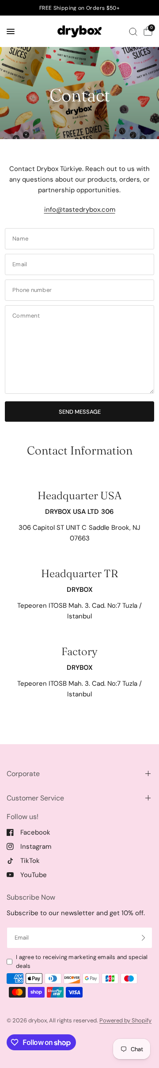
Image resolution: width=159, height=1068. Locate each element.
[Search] (133, 31)
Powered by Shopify (125, 1020)
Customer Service (35, 798)
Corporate (23, 773)
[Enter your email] (143, 937)
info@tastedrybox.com (79, 209)
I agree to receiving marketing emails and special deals (82, 961)
